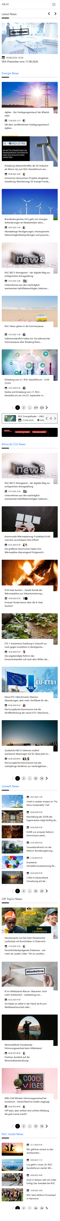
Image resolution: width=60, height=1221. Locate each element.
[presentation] (49, 14)
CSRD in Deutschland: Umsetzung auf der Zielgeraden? (37, 879)
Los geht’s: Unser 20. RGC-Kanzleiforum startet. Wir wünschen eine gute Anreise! (41, 1166)
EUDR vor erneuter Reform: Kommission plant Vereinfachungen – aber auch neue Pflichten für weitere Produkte (41, 833)
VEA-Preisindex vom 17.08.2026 (20, 61)
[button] (46, 407)
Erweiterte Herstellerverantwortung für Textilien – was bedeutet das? (41, 864)
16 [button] (42, 1126)
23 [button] (42, 890)
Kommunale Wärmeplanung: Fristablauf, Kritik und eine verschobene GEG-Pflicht (27, 538)
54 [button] (42, 778)
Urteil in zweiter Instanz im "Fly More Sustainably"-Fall (42, 803)
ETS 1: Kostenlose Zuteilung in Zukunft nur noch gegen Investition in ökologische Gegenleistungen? (26, 645)
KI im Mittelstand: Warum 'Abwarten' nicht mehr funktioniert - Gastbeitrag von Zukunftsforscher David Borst (26, 993)
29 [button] (42, 1208)
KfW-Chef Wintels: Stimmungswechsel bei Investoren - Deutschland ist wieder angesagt (27, 1100)
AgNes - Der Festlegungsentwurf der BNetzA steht (27, 114)
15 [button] (35, 1126)
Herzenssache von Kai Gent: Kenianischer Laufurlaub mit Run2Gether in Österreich (25, 939)
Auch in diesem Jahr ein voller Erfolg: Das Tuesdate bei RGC (41, 1181)
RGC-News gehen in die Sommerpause (24, 326)
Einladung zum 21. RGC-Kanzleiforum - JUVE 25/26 (27, 381)
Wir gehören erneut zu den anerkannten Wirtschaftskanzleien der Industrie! (40, 1151)
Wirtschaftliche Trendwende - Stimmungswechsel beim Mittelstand (23, 1046)
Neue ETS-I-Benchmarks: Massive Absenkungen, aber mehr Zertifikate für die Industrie (26, 698)
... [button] (29, 407)
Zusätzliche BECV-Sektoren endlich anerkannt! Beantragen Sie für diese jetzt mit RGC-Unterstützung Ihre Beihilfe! (27, 752)
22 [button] (35, 890)
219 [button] (36, 407)
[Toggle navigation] (54, 4)
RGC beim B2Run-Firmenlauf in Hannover (41, 1196)
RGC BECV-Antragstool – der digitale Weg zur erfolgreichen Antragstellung (27, 274)
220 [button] (42, 407)
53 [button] (35, 778)
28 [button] (35, 1208)
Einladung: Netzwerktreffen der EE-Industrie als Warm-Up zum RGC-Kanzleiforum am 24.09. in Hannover (26, 167)
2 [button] (23, 407)
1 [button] (17, 407)
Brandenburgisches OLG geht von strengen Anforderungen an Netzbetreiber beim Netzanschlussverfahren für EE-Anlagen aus (26, 221)
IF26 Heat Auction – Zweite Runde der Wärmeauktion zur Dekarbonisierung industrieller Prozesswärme (23, 591)
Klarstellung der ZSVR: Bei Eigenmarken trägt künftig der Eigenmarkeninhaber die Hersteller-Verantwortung (42, 818)
